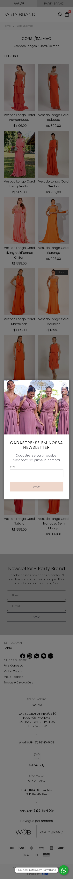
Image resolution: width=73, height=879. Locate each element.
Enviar (36, 486)
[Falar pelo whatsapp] (64, 870)
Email (13, 466)
